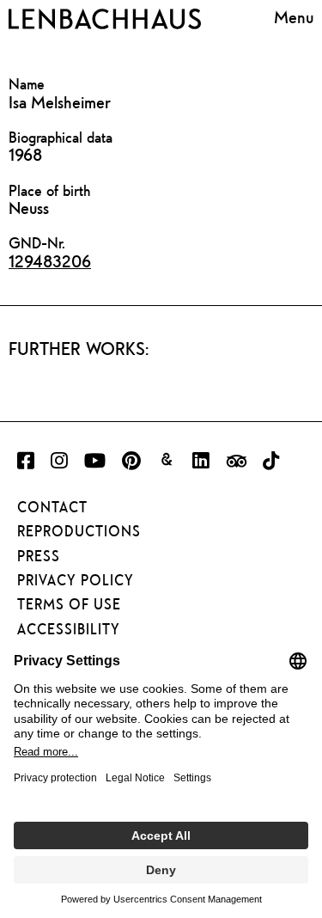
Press (38, 556)
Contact (52, 507)
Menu (293, 17)
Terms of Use (69, 604)
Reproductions (79, 531)
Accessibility (68, 629)
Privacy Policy (75, 580)
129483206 (50, 261)
